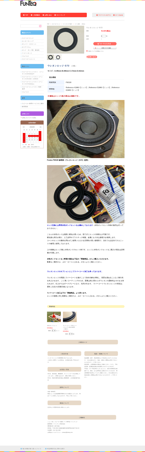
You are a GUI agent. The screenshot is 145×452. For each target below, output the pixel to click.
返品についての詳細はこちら (96, 51)
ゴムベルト (25, 56)
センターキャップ (28, 41)
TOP (26, 15)
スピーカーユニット (28, 59)
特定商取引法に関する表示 (56, 448)
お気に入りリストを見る (29, 117)
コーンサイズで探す (67, 24)
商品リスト (26, 66)
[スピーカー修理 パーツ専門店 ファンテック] (28, 5)
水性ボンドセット (52, 325)
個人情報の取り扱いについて (32, 448)
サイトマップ (61, 15)
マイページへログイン (104, 15)
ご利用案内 (36, 15)
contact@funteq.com (67, 432)
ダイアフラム (26, 47)
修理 (23, 98)
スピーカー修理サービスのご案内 (33, 103)
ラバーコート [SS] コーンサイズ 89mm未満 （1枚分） (70, 327)
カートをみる (119, 15)
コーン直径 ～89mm (80, 24)
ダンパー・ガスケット (29, 44)
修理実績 (25, 106)
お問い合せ (48, 15)
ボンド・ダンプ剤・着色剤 (30, 50)
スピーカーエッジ (56, 24)
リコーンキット (27, 53)
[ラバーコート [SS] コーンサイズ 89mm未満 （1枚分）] (70, 321)
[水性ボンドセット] (54, 321)
